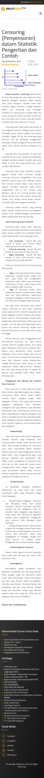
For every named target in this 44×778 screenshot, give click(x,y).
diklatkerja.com (36, 2)
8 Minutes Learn (10, 667)
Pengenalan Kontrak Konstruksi (16, 653)
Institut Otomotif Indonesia (15, 700)
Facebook (11, 736)
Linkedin (10, 745)
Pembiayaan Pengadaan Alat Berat (18, 647)
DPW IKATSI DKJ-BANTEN (14, 687)
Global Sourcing (10, 645)
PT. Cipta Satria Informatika (15, 718)
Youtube (10, 750)
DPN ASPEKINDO (10, 682)
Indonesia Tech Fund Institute (16, 692)
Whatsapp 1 (12, 755)
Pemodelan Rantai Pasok (14, 650)
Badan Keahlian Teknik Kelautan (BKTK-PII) (21, 679)
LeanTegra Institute (12, 705)
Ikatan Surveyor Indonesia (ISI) (16, 690)
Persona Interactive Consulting (16, 716)
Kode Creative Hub (11, 703)
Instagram (11, 741)
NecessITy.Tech (10, 713)
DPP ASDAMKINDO (11, 685)
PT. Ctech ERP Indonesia (13, 721)
